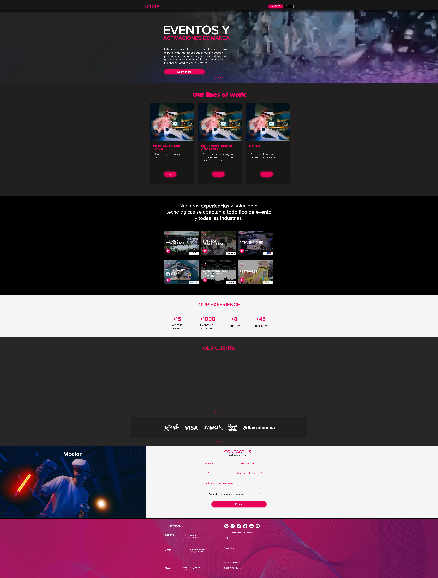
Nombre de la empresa (248, 473)
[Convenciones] (215, 77)
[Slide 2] (220, 441)
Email (207, 473)
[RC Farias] (217, 411)
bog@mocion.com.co (191, 537)
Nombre (209, 463)
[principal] (218, 77)
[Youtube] (258, 526)
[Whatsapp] (226, 526)
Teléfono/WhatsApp (247, 463)
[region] (181, 242)
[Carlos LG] (213, 411)
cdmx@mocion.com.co (197, 552)
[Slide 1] (217, 441)
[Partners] (222, 77)
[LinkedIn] (251, 526)
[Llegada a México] (220, 77)
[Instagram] (239, 526)
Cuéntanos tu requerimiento (219, 483)
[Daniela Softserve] (215, 411)
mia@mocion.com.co (191, 570)
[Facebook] (245, 526)
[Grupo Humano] (220, 411)
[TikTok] (232, 526)
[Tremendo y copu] (222, 411)
